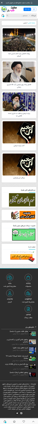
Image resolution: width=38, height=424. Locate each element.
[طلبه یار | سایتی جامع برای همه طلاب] (9, 9)
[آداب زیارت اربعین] (19, 132)
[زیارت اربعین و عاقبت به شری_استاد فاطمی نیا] (19, 102)
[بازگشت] (33, 421)
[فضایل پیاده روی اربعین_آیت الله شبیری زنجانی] (19, 72)
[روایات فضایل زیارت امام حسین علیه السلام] (19, 40)
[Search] (8, 15)
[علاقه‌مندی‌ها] (24, 421)
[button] (1, 3)
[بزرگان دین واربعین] (19, 164)
